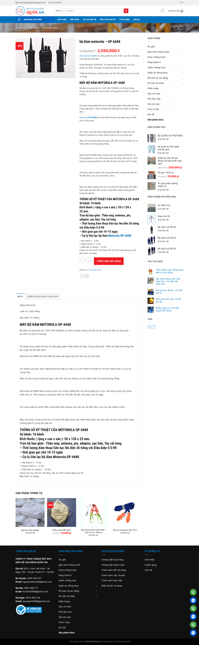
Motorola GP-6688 (88, 56)
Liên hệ (136, 19)
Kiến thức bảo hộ (107, 19)
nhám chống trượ (156, 67)
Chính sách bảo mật (112, 580)
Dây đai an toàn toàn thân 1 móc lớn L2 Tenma (93, 531)
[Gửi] (126, 11)
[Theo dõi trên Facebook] (179, 3)
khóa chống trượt (156, 57)
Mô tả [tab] (20, 296)
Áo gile (151, 46)
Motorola (88, 117)
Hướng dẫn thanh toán (113, 564)
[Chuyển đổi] (182, 72)
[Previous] (16, 519)
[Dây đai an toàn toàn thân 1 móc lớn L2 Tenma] (93, 512)
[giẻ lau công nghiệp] (30, 512)
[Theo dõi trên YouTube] (182, 3)
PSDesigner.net (123, 641)
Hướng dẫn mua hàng (113, 559)
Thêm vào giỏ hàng (109, 261)
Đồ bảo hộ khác (156, 83)
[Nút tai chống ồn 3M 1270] (124, 512)
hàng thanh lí (154, 62)
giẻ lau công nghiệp (30, 530)
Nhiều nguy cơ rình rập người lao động (167, 309)
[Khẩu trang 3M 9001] (61, 512)
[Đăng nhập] (162, 11)
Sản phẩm (74, 19)
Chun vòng (153, 109)
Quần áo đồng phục (158, 72)
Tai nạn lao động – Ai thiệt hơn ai (169, 291)
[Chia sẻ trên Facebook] (82, 276)
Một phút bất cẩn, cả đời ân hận (168, 300)
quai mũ (151, 327)
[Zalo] (193, 600)
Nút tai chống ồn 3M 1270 (125, 530)
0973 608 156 (33, 597)
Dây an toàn (154, 93)
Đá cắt (151, 114)
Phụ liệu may (154, 98)
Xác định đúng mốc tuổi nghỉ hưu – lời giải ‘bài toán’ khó (168, 281)
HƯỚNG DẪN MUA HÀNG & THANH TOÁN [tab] (42, 296)
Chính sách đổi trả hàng (114, 570)
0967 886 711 (31, 588)
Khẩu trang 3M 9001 (61, 530)
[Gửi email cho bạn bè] (87, 276)
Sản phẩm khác (50, 27)
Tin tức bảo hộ (89, 19)
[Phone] (193, 592)
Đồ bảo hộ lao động (158, 78)
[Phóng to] (19, 74)
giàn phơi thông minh (158, 51)
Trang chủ (21, 27)
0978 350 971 (34, 578)
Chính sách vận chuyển (113, 575)
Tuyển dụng (124, 19)
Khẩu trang (153, 88)
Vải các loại (153, 104)
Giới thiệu (62, 19)
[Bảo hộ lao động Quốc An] (33, 10)
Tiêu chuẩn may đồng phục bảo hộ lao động (169, 271)
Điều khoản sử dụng (112, 585)
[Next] (139, 519)
